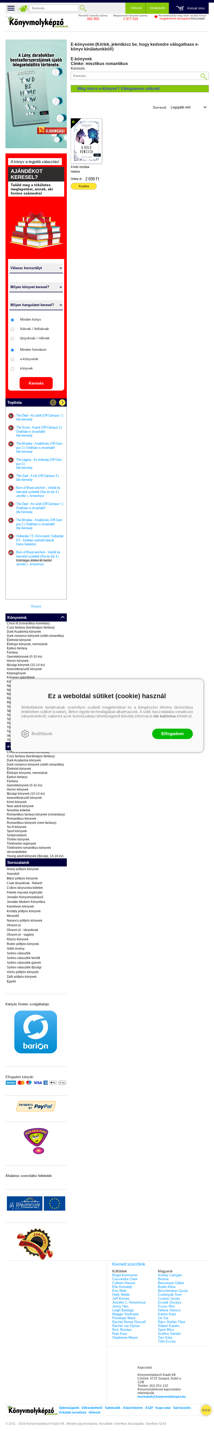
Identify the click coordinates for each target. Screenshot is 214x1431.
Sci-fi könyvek (16, 827)
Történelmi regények (21, 843)
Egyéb (11, 981)
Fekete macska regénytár (25, 892)
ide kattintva (164, 716)
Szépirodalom (17, 835)
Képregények (16, 673)
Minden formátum (33, 350)
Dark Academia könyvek (24, 631)
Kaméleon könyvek (20, 906)
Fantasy (12, 652)
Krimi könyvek (17, 802)
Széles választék (19, 953)
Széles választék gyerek (24, 962)
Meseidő (13, 916)
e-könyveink (29, 359)
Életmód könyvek (19, 640)
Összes (36, 606)
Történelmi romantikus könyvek (29, 848)
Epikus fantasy (17, 648)
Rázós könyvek (17, 939)
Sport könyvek (17, 831)
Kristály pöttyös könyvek (24, 911)
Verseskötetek (17, 852)
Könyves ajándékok (21, 677)
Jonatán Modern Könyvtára (26, 902)
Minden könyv (30, 319)
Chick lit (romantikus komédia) (28, 623)
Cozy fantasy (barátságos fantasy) (31, 627)
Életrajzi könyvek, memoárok (27, 644)
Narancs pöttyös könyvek (24, 920)
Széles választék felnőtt (23, 958)
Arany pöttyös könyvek (23, 869)
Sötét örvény (16, 948)
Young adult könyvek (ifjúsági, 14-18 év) (35, 856)
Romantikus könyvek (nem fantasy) (31, 823)
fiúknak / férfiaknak (34, 329)
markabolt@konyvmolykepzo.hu (162, 1396)
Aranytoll (13, 874)
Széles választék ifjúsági (24, 967)
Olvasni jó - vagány (20, 934)
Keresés (36, 383)
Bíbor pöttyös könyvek (22, 878)
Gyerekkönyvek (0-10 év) (24, 656)
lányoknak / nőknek (35, 338)
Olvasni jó (14, 925)
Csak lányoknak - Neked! (24, 883)
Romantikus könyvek (21, 818)
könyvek (26, 368)
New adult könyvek (20, 806)
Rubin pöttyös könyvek (23, 944)
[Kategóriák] (206, 1410)
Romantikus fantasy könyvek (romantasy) (36, 814)
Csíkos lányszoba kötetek (25, 888)
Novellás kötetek (18, 810)
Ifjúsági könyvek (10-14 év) (26, 665)
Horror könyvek (17, 661)
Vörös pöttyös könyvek (23, 972)
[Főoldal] (23, 8)
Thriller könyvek (18, 839)
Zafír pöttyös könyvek (22, 977)
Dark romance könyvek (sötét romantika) (35, 636)
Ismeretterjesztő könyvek (24, 669)
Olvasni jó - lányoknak (22, 930)
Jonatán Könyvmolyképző (25, 897)
